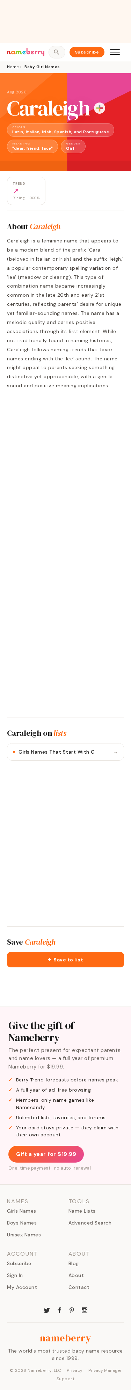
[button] (65, 959)
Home (13, 66)
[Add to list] (99, 108)
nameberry (66, 1338)
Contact (79, 1287)
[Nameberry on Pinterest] (71, 1309)
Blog (73, 1263)
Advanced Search (90, 1223)
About (76, 1275)
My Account (22, 1287)
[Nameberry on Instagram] (84, 1309)
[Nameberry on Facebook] (59, 1309)
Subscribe (87, 52)
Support (66, 1379)
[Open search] (57, 52)
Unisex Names (24, 1235)
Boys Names (22, 1223)
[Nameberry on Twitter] (46, 1309)
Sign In (15, 1275)
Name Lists (82, 1211)
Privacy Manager (105, 1370)
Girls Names (21, 1211)
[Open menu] (115, 52)
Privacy (75, 1370)
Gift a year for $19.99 (46, 1154)
